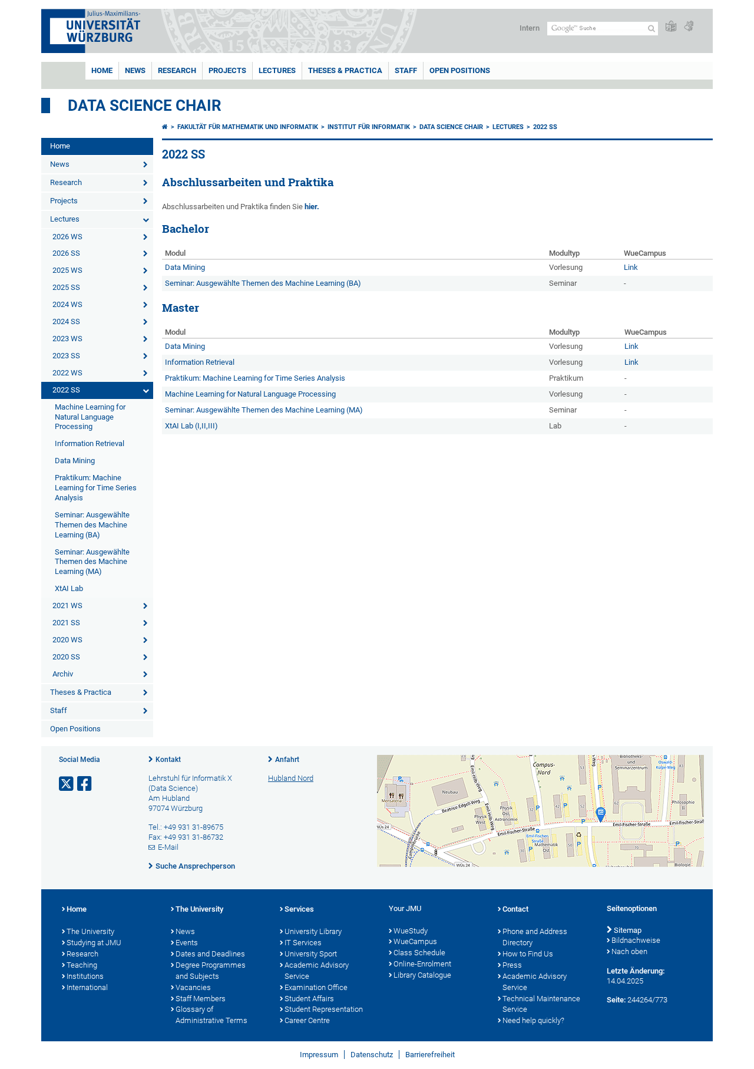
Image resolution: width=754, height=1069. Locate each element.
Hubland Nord (290, 778)
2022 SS (66, 389)
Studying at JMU (94, 942)
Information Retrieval (89, 443)
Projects (227, 70)
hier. (312, 206)
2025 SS (66, 287)
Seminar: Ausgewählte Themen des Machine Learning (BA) (92, 524)
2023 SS (66, 355)
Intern (530, 28)
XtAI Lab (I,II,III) (191, 425)
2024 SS (66, 321)
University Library (313, 931)
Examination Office (316, 987)
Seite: (616, 999)
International (87, 987)
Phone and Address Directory (534, 937)
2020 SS (66, 656)
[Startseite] (165, 127)
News (135, 70)
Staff (406, 70)
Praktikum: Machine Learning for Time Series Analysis (96, 487)
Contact (515, 909)
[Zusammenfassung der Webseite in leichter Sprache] (671, 27)
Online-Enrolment (422, 963)
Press (512, 965)
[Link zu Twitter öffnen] (67, 784)
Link (631, 267)
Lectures (277, 70)
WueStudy (410, 930)
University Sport (311, 953)
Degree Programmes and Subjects (211, 971)
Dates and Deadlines (210, 953)
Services (299, 909)
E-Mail (168, 847)
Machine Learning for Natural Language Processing (90, 416)
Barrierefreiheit (430, 1054)
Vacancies (193, 987)
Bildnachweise (635, 940)
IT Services (303, 942)
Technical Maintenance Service (541, 1004)
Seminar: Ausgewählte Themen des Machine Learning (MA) (92, 561)
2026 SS (66, 253)
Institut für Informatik (369, 127)
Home (102, 70)
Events (187, 942)
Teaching (82, 965)
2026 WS (67, 236)
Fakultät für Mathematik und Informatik (247, 127)
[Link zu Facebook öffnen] (85, 784)
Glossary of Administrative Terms (211, 1015)
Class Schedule (419, 952)
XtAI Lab (69, 588)
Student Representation (324, 1009)
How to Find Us (527, 953)
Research (177, 70)
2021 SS (66, 622)
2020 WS (67, 639)
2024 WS (67, 304)
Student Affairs (309, 998)
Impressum (319, 1054)
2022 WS (67, 372)
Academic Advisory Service (317, 971)
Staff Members (201, 998)
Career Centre (307, 1020)
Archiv (62, 673)
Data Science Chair (144, 105)
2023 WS (67, 338)
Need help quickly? (533, 1020)
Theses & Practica (345, 70)
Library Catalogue (422, 975)
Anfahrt (287, 759)
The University (90, 931)
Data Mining (75, 460)
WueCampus (415, 941)
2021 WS (67, 605)
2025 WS (67, 270)
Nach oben (629, 951)
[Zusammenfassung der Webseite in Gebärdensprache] (688, 27)
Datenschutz (371, 1054)
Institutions (85, 976)
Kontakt (168, 759)
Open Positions (459, 70)
